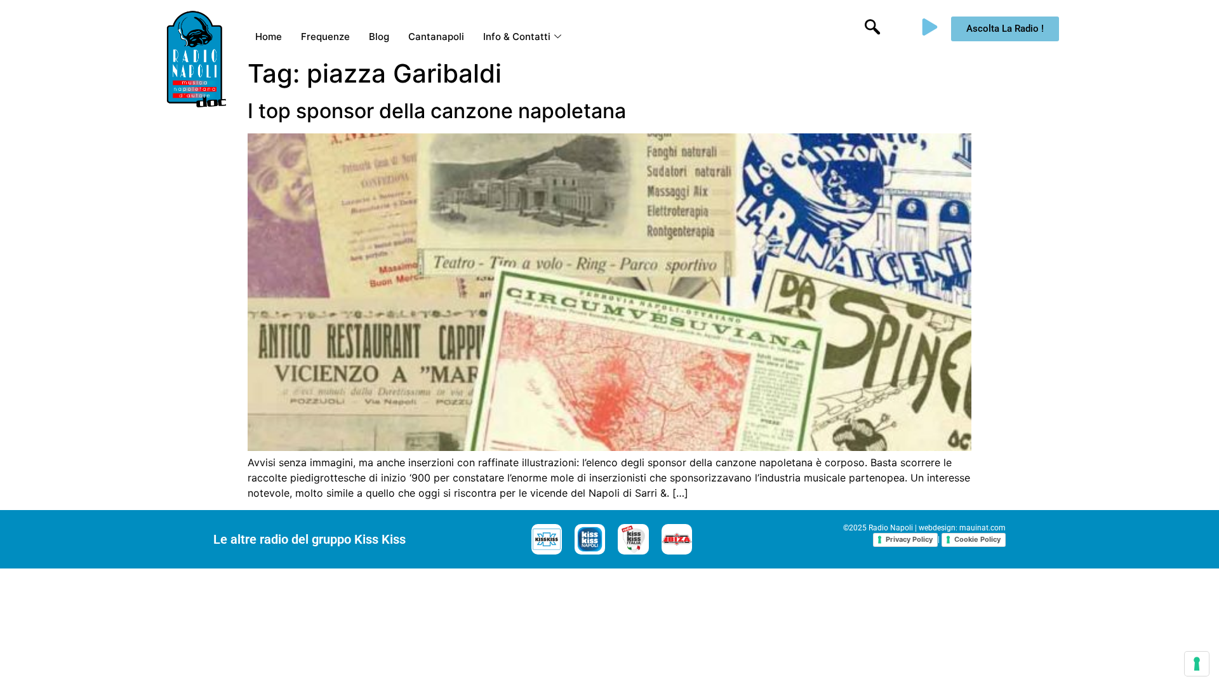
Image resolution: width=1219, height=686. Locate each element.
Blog (379, 36)
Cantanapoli (436, 36)
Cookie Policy (977, 539)
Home (268, 36)
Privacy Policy (909, 539)
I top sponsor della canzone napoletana (437, 110)
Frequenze (325, 36)
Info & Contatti (516, 36)
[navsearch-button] (872, 28)
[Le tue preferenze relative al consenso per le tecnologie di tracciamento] (1197, 664)
